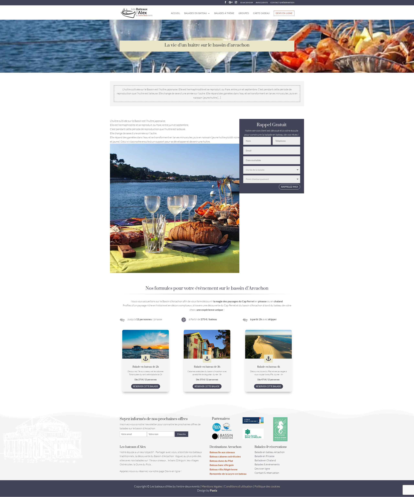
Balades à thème (224, 13)
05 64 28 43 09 (246, 3)
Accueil (175, 13)
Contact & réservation (282, 3)
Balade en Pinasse (264, 456)
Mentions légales (212, 486)
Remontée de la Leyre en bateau (228, 473)
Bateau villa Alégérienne (224, 469)
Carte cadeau (261, 13)
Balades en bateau (195, 13)
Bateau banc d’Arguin (222, 464)
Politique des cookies (267, 486)
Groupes (244, 13)
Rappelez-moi (289, 186)
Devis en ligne (284, 13)
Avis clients (262, 3)
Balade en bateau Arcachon (270, 452)
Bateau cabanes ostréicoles (225, 456)
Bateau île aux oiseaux (222, 452)
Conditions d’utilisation (238, 486)
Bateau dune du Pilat (221, 460)
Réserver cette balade (145, 386)
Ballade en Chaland (265, 460)
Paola (213, 490)
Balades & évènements (267, 464)
